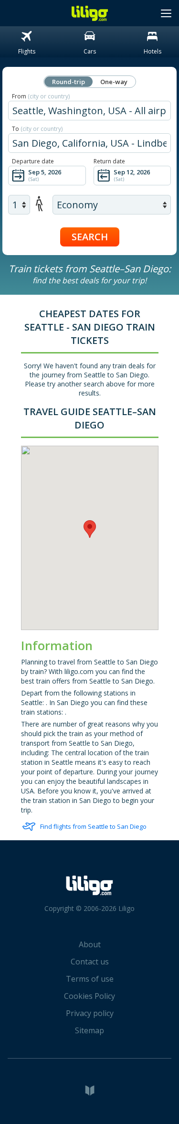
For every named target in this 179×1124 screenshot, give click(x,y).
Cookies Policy (89, 996)
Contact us (90, 961)
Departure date (33, 161)
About (90, 944)
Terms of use (90, 979)
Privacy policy (90, 1013)
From (41, 96)
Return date (109, 161)
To (37, 129)
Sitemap (89, 1030)
